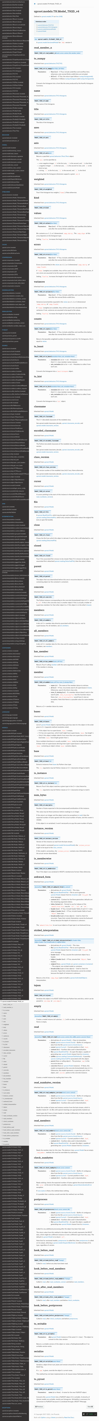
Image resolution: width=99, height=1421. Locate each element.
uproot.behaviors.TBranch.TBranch (12, 33)
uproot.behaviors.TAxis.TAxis (10, 16)
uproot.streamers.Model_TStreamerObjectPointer (15, 229)
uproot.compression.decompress (12, 277)
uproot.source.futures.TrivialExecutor (13, 431)
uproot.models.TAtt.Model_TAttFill (12, 850)
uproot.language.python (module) (12, 720)
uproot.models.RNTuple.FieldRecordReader (15, 762)
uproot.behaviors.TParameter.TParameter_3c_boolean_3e (15, 96)
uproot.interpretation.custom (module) (13, 525)
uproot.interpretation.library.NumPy (12, 584)
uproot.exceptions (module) (10, 1410)
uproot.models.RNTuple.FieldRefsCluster (14, 799)
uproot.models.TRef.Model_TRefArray (13, 1341)
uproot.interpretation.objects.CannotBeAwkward (15, 629)
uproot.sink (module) (8, 506)
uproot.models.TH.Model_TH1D (11, 975)
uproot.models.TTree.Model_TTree (12, 1395)
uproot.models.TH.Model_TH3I (11, 1187)
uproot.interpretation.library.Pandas (12, 589)
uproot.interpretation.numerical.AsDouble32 (15, 609)
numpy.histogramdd (86, 76)
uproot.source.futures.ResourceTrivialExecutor (15, 451)
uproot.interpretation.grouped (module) (14, 534)
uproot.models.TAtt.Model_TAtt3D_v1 (13, 864)
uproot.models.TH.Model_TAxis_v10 (12, 944)
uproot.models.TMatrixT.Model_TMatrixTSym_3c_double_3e (15, 1306)
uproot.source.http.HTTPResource (12, 468)
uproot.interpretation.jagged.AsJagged (13, 565)
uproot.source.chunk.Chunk (10, 365)
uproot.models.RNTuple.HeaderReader (13, 773)
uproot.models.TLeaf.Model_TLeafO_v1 (13, 1227)
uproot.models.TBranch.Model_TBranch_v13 (15, 887)
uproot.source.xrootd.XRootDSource (13, 496)
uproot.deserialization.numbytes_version (14, 299)
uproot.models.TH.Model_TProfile (12, 1198)
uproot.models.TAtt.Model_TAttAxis (12, 861)
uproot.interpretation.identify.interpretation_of (15, 548)
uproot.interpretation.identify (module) (13, 539)
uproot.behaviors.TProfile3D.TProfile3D (13, 125)
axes (4, 1019)
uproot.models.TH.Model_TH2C (11, 998)
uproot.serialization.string (9, 317)
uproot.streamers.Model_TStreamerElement (15, 200)
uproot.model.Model (8, 173)
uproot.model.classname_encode (12, 159)
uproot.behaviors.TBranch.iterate (12, 22)
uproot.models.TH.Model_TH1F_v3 (12, 978)
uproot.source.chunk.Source (10, 360)
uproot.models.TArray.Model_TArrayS (13, 816)
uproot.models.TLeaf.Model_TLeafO (12, 1229)
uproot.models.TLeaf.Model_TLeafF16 (13, 1281)
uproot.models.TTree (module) (11, 1378)
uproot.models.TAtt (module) (10, 833)
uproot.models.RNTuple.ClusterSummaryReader (15, 776)
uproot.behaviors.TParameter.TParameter (14, 105)
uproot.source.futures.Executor (11, 425)
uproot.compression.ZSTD (10, 274)
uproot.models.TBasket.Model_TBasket (13, 873)
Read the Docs (69, 1417)
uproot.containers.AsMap (9, 688)
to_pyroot (6, 1144)
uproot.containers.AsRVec (9, 673)
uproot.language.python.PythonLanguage (14, 723)
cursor (5, 1056)
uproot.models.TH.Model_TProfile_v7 (13, 1195)
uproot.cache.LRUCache (9, 250)
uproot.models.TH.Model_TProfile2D (13, 1204)
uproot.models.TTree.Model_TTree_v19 (13, 1389)
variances (6, 1036)
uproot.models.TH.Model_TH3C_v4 (12, 1167)
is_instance (6, 1090)
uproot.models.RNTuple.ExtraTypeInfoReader (15, 770)
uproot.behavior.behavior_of (10, 141)
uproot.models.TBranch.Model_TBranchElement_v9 (15, 896)
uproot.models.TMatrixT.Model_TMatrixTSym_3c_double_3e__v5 (15, 1304)
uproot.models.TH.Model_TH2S (11, 1164)
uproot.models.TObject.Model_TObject (13, 1332)
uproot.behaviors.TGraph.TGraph (12, 52)
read (4, 1113)
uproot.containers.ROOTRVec (11, 693)
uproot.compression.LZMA (10, 269)
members (6, 1073)
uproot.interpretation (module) (11, 519)
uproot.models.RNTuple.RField (11, 790)
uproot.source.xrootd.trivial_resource (13, 491)
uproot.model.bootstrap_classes (11, 150)
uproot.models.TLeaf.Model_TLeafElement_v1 (15, 1289)
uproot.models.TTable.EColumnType (12, 1355)
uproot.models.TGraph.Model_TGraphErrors (15, 933)
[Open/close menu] (1, 1001)
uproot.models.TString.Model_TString (13, 1346)
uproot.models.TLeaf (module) (11, 1218)
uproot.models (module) (9, 730)
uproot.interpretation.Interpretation (12, 522)
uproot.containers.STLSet (9, 705)
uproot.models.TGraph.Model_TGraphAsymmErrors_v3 (15, 936)
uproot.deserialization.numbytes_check (13, 301)
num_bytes (6, 1093)
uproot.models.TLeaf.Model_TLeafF (12, 1264)
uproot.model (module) (9, 148)
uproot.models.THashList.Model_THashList (14, 1215)
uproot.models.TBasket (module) (11, 870)
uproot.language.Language (10, 718)
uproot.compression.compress (11, 286)
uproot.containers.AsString (10, 662)
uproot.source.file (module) (10, 402)
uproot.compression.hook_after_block (13, 283)
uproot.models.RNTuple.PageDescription (14, 739)
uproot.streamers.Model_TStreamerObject (14, 235)
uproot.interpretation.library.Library (12, 581)
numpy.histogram (71, 79)
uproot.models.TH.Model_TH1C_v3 (12, 967)
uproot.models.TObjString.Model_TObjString (15, 1326)
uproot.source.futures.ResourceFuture (13, 442)
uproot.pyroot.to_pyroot (9, 335)
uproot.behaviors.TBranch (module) (12, 19)
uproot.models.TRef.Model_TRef (11, 1338)
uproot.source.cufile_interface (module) (13, 391)
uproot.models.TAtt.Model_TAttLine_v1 (13, 836)
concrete (6, 1070)
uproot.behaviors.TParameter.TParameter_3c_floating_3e (15, 102)
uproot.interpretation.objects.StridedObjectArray (15, 635)
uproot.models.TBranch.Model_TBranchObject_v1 (15, 904)
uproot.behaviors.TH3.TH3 (10, 91)
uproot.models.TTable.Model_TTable (12, 1366)
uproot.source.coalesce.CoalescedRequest (14, 385)
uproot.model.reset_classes (10, 153)
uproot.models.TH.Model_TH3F (11, 1181)
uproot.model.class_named (10, 165)
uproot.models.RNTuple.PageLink (12, 745)
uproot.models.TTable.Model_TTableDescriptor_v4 (15, 1358)
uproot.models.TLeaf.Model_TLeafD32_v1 (14, 1284)
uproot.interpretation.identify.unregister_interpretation (15, 545)
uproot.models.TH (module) (10, 941)
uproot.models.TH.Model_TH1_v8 (12, 950)
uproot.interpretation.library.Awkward (13, 587)
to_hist (5, 1044)
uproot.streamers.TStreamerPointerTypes (14, 223)
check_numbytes (8, 1121)
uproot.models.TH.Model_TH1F (11, 981)
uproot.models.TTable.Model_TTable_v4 (13, 1363)
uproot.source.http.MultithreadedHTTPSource (15, 474)
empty (5, 1110)
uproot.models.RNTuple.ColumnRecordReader (15, 765)
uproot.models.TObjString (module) (12, 1324)
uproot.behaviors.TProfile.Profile (11, 111)
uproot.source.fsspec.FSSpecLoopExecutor (15, 420)
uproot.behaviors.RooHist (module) (12, 5)
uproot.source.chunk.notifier (10, 368)
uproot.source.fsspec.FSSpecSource (12, 417)
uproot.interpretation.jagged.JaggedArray (14, 568)
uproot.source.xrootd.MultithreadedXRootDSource (15, 499)
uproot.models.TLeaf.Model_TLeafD (12, 1269)
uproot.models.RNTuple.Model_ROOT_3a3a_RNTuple (15, 736)
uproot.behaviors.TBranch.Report (12, 27)
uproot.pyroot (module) (9, 333)
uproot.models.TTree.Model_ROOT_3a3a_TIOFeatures (15, 1398)
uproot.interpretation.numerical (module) (14, 592)
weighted (6, 1024)
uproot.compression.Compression (12, 263)
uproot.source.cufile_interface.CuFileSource (15, 394)
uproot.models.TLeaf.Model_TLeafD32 (13, 1287)
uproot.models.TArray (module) (11, 807)
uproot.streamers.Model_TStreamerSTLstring (15, 220)
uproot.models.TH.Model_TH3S (11, 1192)
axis (4, 1021)
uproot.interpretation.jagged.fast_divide (13, 562)
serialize (5, 1141)
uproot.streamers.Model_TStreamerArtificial (15, 203)
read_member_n (8, 1007)
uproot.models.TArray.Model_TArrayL (13, 822)
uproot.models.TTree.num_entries (12, 1403)
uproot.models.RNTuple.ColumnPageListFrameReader (15, 742)
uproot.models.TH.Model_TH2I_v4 (12, 1155)
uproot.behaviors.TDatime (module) (12, 43)
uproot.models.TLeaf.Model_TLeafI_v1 (13, 1244)
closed (5, 1064)
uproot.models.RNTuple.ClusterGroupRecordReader (15, 779)
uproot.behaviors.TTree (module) (11, 128)
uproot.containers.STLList (9, 696)
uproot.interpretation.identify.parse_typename (15, 551)
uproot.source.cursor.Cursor (10, 400)
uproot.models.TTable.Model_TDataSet (13, 1352)
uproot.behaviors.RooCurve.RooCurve (13, 2)
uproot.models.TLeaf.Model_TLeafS (12, 1241)
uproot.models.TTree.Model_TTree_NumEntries (15, 1401)
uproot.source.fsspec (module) (11, 414)
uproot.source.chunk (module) (11, 351)
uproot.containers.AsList (9, 679)
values (5, 1030)
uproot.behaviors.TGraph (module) (12, 49)
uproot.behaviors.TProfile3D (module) (13, 122)
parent (5, 1067)
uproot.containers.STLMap (10, 708)
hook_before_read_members (11, 1130)
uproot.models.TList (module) (10, 1295)
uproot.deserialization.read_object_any (13, 304)
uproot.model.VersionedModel (11, 176)
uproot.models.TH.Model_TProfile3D (13, 1210)
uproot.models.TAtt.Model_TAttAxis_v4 (13, 859)
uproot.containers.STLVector (10, 699)
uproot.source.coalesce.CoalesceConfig (13, 374)
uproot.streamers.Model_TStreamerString (14, 240)
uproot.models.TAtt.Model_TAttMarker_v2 (14, 853)
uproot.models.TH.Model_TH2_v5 (12, 956)
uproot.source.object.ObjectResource (13, 479)
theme (53, 1417)
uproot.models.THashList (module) (12, 1212)
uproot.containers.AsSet (9, 685)
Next (89, 1406)
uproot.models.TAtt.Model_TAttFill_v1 (13, 844)
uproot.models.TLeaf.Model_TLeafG (12, 1252)
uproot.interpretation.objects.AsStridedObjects (15, 621)
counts (5, 1038)
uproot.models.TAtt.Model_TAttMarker (13, 856)
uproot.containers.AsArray (10, 668)
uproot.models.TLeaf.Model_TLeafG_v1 (13, 1249)
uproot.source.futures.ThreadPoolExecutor (14, 440)
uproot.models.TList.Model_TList (11, 1298)
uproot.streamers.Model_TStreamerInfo (14, 197)
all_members (7, 1076)
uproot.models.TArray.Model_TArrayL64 (14, 824)
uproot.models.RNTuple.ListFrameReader (14, 759)
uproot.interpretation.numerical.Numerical (14, 595)
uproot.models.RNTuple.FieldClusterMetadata (15, 793)
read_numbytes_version (10, 1115)
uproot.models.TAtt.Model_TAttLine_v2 (13, 839)
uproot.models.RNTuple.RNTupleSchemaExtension (15, 785)
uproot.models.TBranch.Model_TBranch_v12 (15, 884)
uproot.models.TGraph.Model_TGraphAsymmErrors (15, 938)
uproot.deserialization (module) (11, 293)
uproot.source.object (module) (11, 477)
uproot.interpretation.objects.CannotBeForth (15, 626)
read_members (7, 1118)
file (4, 1058)
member (5, 1081)
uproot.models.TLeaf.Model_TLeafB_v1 (13, 1232)
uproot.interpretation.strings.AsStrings (13, 641)
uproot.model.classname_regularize (12, 156)
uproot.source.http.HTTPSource (11, 471)
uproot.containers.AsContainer (11, 653)
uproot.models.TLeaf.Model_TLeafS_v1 (13, 1238)
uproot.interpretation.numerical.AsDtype (14, 598)
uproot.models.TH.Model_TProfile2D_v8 (14, 1201)
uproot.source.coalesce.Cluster (11, 382)
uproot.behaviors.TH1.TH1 (10, 74)
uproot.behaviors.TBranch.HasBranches (14, 30)
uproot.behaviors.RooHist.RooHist (12, 7)
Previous (40, 1406)
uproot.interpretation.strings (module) (13, 638)
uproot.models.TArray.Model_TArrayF (13, 827)
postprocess (7, 1124)
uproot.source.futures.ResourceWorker (13, 445)
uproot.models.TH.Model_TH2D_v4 (12, 1001)
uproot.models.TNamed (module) (12, 1309)
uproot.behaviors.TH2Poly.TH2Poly (12, 85)
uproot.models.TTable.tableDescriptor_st (14, 1369)
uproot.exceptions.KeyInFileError (12, 1416)
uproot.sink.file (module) (9, 509)
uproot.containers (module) (10, 651)
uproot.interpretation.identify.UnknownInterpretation (15, 556)
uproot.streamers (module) (10, 195)
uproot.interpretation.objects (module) (13, 615)
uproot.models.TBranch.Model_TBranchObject (15, 907)
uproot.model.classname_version (11, 162)
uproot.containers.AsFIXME (10, 659)
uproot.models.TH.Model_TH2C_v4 (12, 995)
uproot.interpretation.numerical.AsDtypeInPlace (15, 601)
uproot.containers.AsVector (10, 676)
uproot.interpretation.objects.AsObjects (14, 618)
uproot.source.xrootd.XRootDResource (13, 494)
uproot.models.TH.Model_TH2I (11, 1158)
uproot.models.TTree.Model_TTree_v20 (13, 1392)
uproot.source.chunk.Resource (11, 354)
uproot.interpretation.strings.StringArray (14, 643)
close (4, 1061)
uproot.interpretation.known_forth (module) (12, 571)
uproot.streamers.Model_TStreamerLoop (14, 215)
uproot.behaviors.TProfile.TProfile (12, 114)
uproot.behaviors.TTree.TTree (10, 131)
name (5, 1013)
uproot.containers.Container (10, 691)
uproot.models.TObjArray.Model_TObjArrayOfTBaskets (15, 1321)
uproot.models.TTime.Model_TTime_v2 (13, 1375)
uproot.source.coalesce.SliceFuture (12, 377)
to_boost (6, 1041)
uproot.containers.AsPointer (10, 665)
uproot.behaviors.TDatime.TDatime (12, 46)
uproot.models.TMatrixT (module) (12, 1301)
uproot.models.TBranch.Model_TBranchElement (15, 901)
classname (6, 1047)
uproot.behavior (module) (9, 138)
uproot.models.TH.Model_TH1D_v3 (12, 973)
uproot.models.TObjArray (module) (12, 1315)
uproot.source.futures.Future (10, 434)
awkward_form (7, 1101)
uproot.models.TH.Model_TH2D (11, 1147)
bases (5, 1084)
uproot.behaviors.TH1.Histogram (12, 71)
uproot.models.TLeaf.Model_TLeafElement (14, 1292)
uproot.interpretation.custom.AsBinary (13, 531)
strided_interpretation (9, 1104)
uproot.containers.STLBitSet (10, 702)
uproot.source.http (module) (10, 454)
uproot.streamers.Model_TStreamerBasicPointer (15, 209)
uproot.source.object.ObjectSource (12, 482)
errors (5, 1033)
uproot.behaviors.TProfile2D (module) (13, 116)
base (4, 1087)
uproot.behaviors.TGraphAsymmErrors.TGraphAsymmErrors (15, 59)
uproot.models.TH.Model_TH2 (11, 958)
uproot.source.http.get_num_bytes (12, 465)
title (4, 1016)
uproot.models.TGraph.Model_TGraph (13, 927)
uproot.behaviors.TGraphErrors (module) (14, 62)
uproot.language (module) (9, 715)
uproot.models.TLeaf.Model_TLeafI (12, 1247)
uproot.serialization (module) (10, 314)
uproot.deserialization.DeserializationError (14, 307)
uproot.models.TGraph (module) (11, 921)
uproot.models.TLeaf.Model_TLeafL (12, 1258)
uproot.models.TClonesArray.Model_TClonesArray (15, 913)
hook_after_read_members (11, 1133)
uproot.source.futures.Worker (11, 437)
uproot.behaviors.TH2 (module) (11, 76)
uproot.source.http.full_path (10, 459)
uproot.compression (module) (11, 260)
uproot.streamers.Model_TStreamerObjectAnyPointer (15, 226)
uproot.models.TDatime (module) (12, 916)
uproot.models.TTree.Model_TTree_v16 (13, 1381)
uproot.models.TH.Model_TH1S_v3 (12, 990)
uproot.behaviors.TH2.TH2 (10, 79)
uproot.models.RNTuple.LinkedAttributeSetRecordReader (15, 782)
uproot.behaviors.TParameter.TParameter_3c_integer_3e (15, 99)
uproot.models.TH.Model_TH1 (11, 953)
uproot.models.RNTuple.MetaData (12, 753)
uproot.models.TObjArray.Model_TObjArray (15, 1318)
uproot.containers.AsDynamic (11, 656)
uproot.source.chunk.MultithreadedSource (14, 363)
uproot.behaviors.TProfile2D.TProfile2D (13, 119)
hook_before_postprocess (11, 1135)
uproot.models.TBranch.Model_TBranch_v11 (15, 881)
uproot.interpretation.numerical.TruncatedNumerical (15, 606)
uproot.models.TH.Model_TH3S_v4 (12, 1190)
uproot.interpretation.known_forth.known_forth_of (15, 575)
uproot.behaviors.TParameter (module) (13, 93)
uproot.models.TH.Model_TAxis (11, 947)
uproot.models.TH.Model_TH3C (11, 1170)
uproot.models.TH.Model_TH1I (11, 987)
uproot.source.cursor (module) (11, 397)
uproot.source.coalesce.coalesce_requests (14, 388)
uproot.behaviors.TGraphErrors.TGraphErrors (15, 65)
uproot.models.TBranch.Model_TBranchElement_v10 (15, 899)
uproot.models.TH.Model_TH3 (11, 964)
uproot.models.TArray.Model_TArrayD (13, 830)
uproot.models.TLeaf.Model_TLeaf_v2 (13, 1221)
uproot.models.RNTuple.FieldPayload (13, 796)
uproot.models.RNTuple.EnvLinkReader (13, 750)
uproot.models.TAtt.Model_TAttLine (12, 842)
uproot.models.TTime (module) (11, 1372)
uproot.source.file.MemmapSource (12, 408)
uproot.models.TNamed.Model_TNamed (14, 1312)
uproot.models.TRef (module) (10, 1335)
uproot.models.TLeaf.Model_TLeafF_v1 (13, 1261)
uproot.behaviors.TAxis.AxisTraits (11, 13)
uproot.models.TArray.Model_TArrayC (13, 813)
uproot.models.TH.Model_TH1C (11, 970)
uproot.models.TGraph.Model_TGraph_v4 (14, 924)
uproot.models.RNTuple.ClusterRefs (12, 802)
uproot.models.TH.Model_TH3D (11, 1175)
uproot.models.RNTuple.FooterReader (13, 787)
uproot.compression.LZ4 (9, 271)
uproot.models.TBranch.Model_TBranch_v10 (15, 879)
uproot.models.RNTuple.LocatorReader (13, 747)
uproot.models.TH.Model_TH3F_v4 (12, 1178)
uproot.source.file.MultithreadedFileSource (15, 411)
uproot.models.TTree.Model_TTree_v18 (13, 1386)
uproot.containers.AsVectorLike (11, 671)
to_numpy (6, 1010)
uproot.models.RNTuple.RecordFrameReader (15, 756)
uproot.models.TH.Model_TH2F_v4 (12, 1150)
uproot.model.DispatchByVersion (12, 179)
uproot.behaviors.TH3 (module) (11, 88)
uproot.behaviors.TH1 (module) (11, 68)
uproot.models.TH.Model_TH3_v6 (12, 961)
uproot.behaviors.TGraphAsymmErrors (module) (13, 55)
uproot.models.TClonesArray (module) (13, 910)
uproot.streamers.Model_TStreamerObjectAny (15, 237)
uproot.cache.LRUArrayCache (11, 253)
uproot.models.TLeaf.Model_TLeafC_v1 (13, 1272)
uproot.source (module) (9, 348)
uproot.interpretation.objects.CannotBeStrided (15, 624)
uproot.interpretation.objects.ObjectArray (14, 632)
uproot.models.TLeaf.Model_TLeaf (12, 1224)
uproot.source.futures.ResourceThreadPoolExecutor (15, 448)
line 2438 (59, 16)
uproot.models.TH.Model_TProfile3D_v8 (14, 1207)
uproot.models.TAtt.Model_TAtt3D (12, 867)
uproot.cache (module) (9, 247)
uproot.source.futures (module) (11, 422)
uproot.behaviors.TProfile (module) (12, 108)
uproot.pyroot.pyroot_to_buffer (11, 338)
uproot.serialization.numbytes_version (13, 323)
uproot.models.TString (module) (11, 1344)
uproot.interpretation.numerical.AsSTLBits (14, 604)
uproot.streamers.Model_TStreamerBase (14, 206)
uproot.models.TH (47, 16)
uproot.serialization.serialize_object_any (13, 326)
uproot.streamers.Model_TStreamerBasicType (15, 212)
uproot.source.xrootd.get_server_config (13, 488)
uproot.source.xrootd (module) (11, 485)
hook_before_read (8, 1127)
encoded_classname (9, 1050)
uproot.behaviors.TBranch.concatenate (13, 24)
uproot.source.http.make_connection (13, 457)
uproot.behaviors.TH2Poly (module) (12, 82)
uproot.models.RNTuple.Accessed (12, 804)
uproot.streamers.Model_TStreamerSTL (13, 217)
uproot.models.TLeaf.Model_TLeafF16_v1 (14, 1278)
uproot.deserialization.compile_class (12, 296)
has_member (7, 1078)
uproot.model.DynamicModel (11, 187)
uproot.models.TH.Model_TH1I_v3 (12, 984)
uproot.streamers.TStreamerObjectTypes (14, 232)
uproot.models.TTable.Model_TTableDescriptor (15, 1361)
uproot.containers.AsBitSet (10, 682)
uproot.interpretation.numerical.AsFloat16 (14, 612)
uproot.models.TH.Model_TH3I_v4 (12, 1184)
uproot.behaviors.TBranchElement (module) (12, 37)
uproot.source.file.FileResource (11, 405)
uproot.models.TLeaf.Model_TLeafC (12, 1275)
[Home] (34, 4)
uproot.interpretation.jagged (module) (13, 559)
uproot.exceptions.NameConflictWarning (14, 1413)
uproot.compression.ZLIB (9, 266)
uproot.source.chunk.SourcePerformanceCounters (15, 357)
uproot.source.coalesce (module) (11, 371)
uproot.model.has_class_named (11, 168)
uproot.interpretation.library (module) (13, 578)
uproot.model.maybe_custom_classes (13, 170)
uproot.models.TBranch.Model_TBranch (14, 890)
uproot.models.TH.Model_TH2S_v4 (12, 1161)
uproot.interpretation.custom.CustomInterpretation (15, 528)
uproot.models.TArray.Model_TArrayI (13, 819)
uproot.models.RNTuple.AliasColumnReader (15, 767)
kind (4, 1027)
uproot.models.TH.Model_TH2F (11, 1153)
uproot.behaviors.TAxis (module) (11, 10)
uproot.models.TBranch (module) (12, 876)
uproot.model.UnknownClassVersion (13, 185)
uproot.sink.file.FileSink (9, 512)
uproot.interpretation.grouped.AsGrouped (14, 536)
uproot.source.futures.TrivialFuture (12, 428)
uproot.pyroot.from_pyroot (10, 341)
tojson (5, 1107)
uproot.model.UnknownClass (10, 182)
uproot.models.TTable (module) (11, 1349)
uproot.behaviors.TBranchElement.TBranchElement (15, 40)
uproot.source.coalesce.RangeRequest (13, 380)
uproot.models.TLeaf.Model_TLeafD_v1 (13, 1267)
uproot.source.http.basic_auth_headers (13, 462)
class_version (7, 1053)
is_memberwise (7, 1098)
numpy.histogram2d (87, 79)
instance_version (8, 1096)
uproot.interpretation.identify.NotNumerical (15, 553)
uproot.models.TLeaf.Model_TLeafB (12, 1235)
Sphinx (43, 1417)
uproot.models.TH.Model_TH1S (11, 993)
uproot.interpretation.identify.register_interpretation (15, 542)
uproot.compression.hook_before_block (14, 280)
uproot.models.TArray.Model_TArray (12, 810)
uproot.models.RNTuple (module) (12, 733)
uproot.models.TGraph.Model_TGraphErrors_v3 (15, 930)
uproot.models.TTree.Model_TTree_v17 (13, 1383)
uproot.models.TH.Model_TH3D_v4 (12, 1173)
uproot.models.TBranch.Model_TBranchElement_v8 (15, 893)
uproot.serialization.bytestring (11, 320)
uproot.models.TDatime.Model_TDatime (14, 918)
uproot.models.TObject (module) (11, 1329)
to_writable (6, 1138)
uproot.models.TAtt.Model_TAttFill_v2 (13, 847)
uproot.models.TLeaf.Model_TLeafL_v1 (13, 1255)
